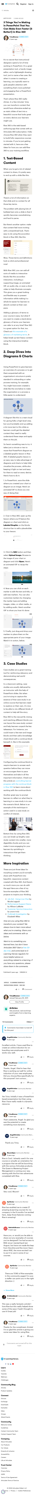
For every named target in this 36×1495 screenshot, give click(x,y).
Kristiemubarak (12, 1296)
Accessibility (5, 1454)
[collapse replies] (18, 1036)
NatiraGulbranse (14, 1227)
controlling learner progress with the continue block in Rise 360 (17, 784)
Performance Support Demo (19, 904)
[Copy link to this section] (18, 163)
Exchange (4, 1401)
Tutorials (4, 1374)
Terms (6, 1491)
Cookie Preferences (24, 1491)
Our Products (5, 1445)
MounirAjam (11, 1153)
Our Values (4, 1448)
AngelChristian (12, 1037)
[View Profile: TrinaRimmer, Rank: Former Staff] (6, 38)
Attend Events (5, 1417)
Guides (3, 1371)
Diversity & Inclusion (7, 1451)
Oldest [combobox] (30, 1022)
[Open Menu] (33, 10)
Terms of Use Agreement (9, 1477)
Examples (4, 1408)
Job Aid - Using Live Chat (18, 899)
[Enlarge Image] (18, 49)
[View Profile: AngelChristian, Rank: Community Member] (4, 1038)
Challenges (4, 1380)
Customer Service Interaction (20, 909)
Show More (10, 1290)
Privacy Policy (5, 1471)
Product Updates (6, 1391)
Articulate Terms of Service (10, 1480)
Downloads (4, 1404)
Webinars (4, 1377)
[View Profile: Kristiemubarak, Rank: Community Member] (4, 1297)
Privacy (13, 1491)
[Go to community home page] (10, 4)
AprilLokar (10, 1202)
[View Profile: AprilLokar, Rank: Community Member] (4, 1203)
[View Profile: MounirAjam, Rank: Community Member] (4, 1154)
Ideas (3, 1411)
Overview (4, 1468)
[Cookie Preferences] (3, 1492)
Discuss (3, 1398)
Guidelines (4, 1428)
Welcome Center (6, 1425)
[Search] (17, 4)
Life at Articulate (6, 1460)
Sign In (31, 4)
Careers (3, 1457)
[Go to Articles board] (6, 1009)
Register (23, 4)
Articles (6, 10)
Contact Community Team (9, 1431)
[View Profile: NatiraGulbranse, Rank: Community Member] (6, 1229)
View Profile (19, 1002)
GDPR (3, 1474)
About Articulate (6, 1442)
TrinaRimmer (14, 37)
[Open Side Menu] (2, 3)
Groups (3, 1414)
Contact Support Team (8, 1434)
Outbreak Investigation (17, 914)
